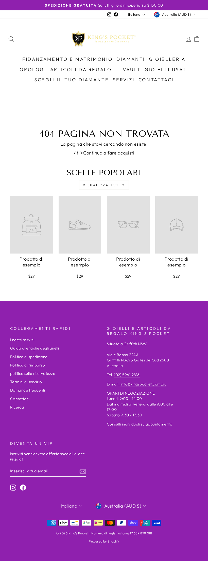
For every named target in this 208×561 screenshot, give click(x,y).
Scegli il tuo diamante (71, 80)
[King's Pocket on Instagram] (13, 488)
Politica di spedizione (28, 356)
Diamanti (130, 59)
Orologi (33, 69)
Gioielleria (167, 59)
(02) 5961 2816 (127, 374)
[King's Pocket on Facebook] (23, 488)
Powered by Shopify (104, 541)
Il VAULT (128, 69)
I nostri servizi (22, 339)
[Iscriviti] (82, 471)
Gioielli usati (166, 69)
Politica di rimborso (27, 365)
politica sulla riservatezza (32, 373)
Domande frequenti (27, 390)
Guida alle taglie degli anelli (34, 348)
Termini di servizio (26, 381)
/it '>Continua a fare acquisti (104, 153)
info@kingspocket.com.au (143, 384)
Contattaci (156, 80)
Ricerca (17, 407)
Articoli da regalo (81, 69)
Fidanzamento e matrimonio (67, 59)
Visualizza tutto (104, 185)
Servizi (124, 80)
